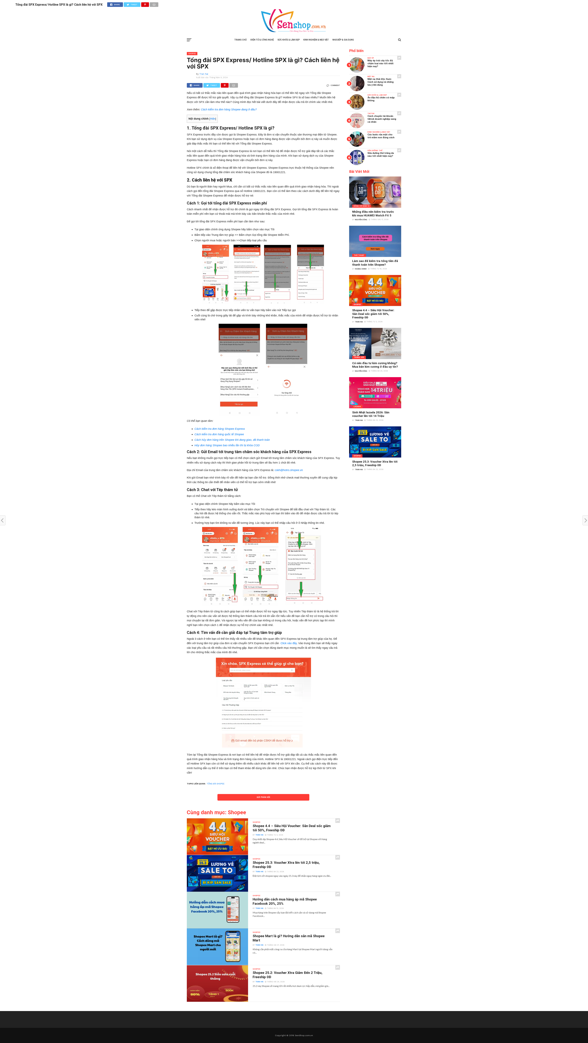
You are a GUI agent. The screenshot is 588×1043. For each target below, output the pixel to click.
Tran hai (203, 74)
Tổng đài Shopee (215, 784)
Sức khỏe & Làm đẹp (288, 40)
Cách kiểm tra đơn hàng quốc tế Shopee (219, 434)
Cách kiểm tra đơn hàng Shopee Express (219, 428)
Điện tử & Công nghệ (262, 40)
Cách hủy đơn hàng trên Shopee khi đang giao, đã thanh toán (232, 439)
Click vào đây (289, 643)
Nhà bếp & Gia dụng (343, 40)
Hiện (212, 118)
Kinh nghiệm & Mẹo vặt (316, 40)
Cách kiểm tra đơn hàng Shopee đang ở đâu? (229, 109)
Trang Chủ (240, 40)
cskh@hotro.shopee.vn (288, 470)
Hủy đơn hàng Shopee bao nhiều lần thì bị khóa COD (227, 445)
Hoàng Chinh (361, 269)
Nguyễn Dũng (361, 220)
